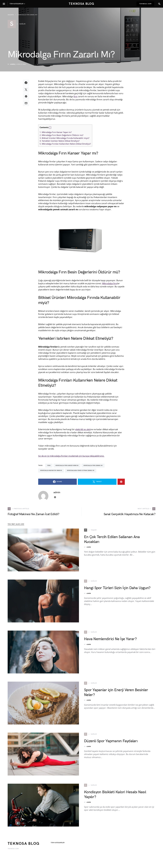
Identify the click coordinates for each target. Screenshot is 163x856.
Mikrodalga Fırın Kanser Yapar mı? (56, 132)
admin (12, 64)
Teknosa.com (145, 4)
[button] (50, 127)
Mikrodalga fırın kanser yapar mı (67, 465)
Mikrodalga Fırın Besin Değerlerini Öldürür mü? (61, 135)
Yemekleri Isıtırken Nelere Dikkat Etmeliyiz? (59, 141)
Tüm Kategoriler (57, 843)
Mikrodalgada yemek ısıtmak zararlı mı (80, 470)
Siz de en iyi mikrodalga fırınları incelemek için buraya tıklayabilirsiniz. (71, 456)
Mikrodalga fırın (109, 283)
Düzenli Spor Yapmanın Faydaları (111, 741)
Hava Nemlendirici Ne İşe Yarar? (110, 639)
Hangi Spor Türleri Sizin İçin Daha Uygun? (117, 588)
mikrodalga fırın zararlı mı (93, 465)
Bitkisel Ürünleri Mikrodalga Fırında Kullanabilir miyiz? (64, 138)
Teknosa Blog (81, 4)
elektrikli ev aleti (83, 429)
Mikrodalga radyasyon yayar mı (51, 470)
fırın (75, 96)
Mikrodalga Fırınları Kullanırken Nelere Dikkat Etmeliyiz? (65, 143)
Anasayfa (11, 15)
